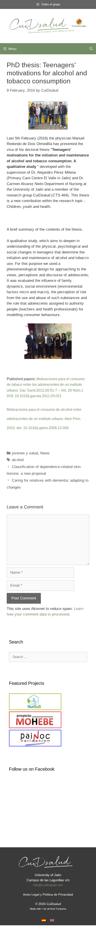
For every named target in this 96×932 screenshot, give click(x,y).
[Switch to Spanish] (44, 920)
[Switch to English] (52, 920)
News (45, 453)
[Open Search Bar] (91, 48)
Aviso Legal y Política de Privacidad (48, 894)
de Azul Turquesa (56, 908)
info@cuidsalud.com (48, 885)
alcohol (18, 460)
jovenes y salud (25, 453)
